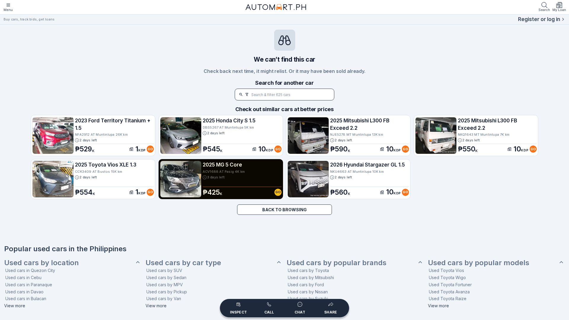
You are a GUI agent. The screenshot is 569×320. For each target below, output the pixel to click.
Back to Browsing (284, 209)
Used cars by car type (183, 263)
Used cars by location (41, 263)
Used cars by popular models (478, 263)
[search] (241, 94)
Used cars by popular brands (336, 263)
